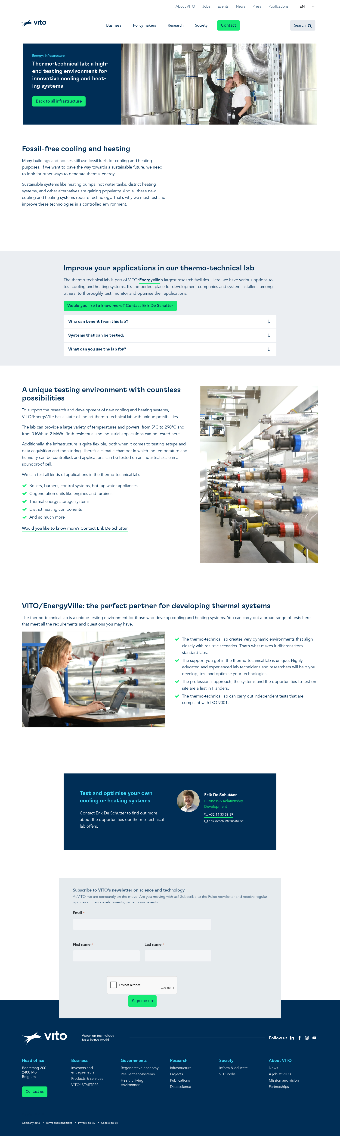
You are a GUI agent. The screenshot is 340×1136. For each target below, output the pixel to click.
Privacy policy (86, 1123)
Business (113, 25)
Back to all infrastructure (59, 101)
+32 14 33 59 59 (220, 814)
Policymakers (144, 25)
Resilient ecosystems (138, 1074)
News (240, 6)
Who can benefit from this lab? (98, 321)
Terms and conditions (59, 1123)
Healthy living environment (132, 1082)
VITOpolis (227, 1074)
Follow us (278, 1038)
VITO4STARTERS (85, 1085)
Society (201, 25)
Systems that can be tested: (96, 335)
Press (257, 6)
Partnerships (279, 1087)
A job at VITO (280, 1074)
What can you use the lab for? (97, 349)
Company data (31, 1123)
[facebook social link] (299, 1037)
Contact (228, 25)
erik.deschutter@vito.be (226, 821)
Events (223, 6)
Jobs (206, 6)
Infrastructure (181, 1068)
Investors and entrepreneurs (82, 1070)
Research (175, 25)
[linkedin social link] (292, 1037)
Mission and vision (284, 1080)
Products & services (87, 1079)
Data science (180, 1087)
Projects (176, 1074)
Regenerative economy (140, 1068)
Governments (134, 1061)
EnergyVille (149, 280)
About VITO (185, 6)
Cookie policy (109, 1123)
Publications (278, 6)
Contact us (35, 1091)
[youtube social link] (314, 1037)
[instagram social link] (307, 1037)
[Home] (33, 23)
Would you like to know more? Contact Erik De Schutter (120, 306)
